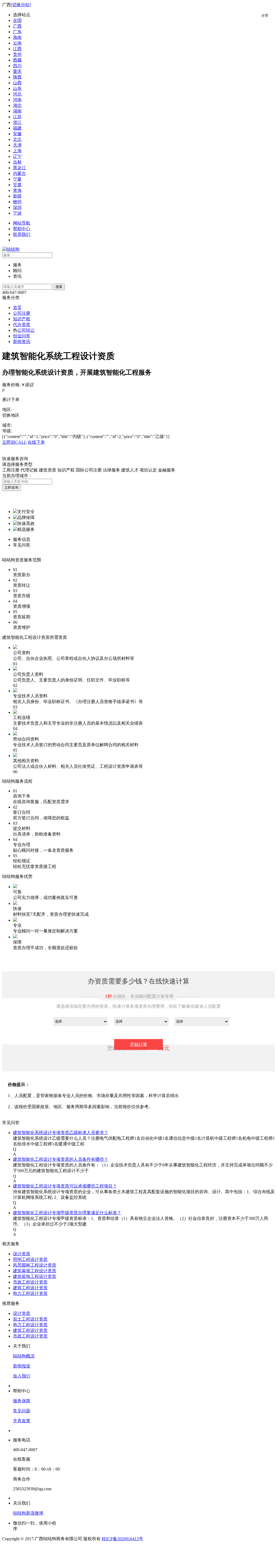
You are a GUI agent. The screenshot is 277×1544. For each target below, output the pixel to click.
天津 (17, 145)
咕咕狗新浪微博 (28, 1513)
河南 (17, 99)
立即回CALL (14, 442)
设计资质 (21, 1253)
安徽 (17, 133)
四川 (17, 65)
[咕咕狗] (10, 249)
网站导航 (21, 223)
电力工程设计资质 (30, 1293)
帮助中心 (21, 228)
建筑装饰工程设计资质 (34, 1276)
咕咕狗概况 (24, 1356)
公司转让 (26, 330)
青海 (17, 190)
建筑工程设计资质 (30, 1287)
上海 (17, 150)
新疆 (17, 196)
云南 (17, 43)
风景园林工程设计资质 (34, 1265)
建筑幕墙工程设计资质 (34, 1270)
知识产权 (21, 319)
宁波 (17, 213)
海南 (17, 37)
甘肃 (17, 184)
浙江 (17, 122)
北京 (17, 139)
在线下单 (36, 442)
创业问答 (21, 336)
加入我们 (21, 1376)
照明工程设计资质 (30, 1259)
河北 (17, 94)
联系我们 (21, 234)
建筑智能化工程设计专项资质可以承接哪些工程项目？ (65, 1186)
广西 (17, 26)
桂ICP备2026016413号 (122, 1538)
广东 (17, 31)
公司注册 (21, 313)
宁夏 (17, 179)
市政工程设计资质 (30, 1282)
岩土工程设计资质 (30, 1319)
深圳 (17, 207)
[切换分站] (21, 4)
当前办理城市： (17, 475)
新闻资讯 (21, 341)
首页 (17, 307)
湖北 (17, 105)
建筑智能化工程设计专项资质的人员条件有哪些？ (60, 1159)
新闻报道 (21, 1366)
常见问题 (21, 1411)
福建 (17, 128)
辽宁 (17, 156)
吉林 (17, 162)
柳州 (17, 201)
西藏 (17, 60)
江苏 (17, 116)
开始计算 (138, 1044)
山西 (17, 82)
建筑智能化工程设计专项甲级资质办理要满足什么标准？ (67, 1212)
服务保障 (21, 1401)
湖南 (17, 111)
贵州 (17, 54)
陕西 (17, 77)
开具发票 (21, 1421)
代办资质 (21, 324)
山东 (17, 88)
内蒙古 (19, 173)
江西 (17, 48)
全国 (17, 20)
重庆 (17, 71)
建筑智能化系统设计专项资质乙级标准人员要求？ (60, 1132)
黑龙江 (19, 167)
